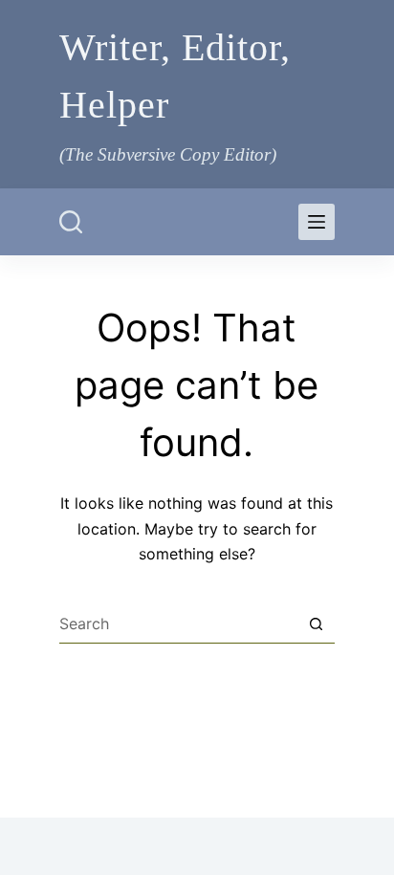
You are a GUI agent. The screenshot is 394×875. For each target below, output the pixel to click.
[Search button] (315, 624)
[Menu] (316, 222)
